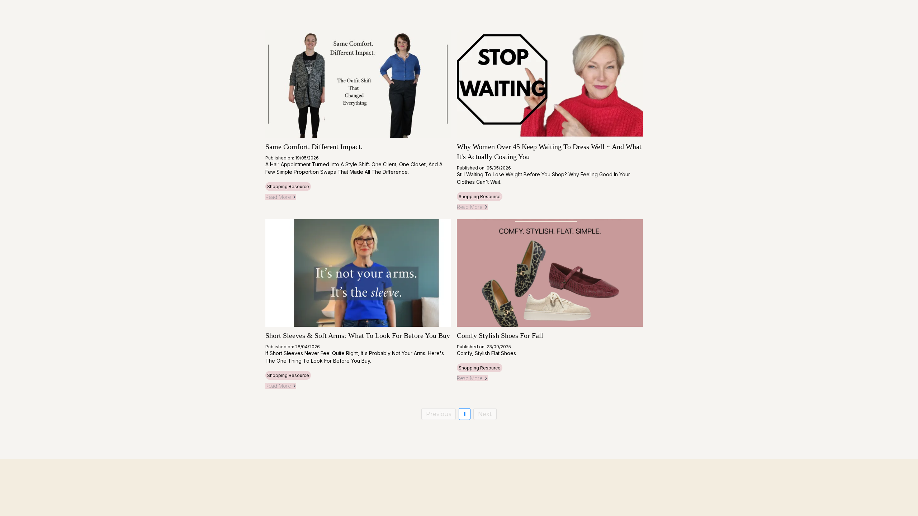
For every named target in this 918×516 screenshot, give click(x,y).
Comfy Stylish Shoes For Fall (500, 335)
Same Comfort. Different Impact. (314, 146)
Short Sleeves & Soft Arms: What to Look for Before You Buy (357, 335)
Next (485, 414)
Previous (438, 414)
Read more (278, 197)
